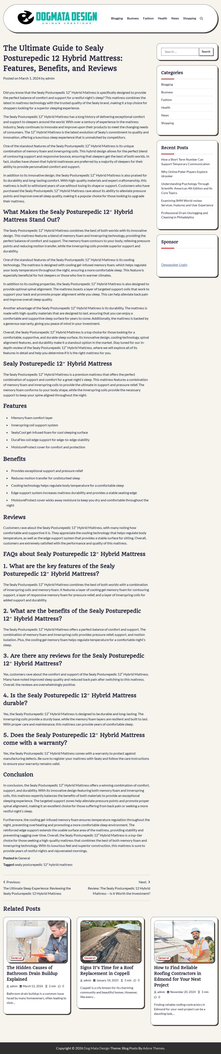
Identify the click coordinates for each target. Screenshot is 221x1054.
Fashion (148, 18)
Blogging (117, 18)
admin (50, 78)
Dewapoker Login (174, 265)
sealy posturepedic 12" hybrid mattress (44, 864)
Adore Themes (153, 1048)
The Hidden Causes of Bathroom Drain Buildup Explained (32, 973)
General (24, 858)
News (175, 18)
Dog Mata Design (97, 1048)
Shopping (189, 18)
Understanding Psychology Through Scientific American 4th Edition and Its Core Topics (186, 188)
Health (162, 18)
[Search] (201, 18)
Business (133, 18)
